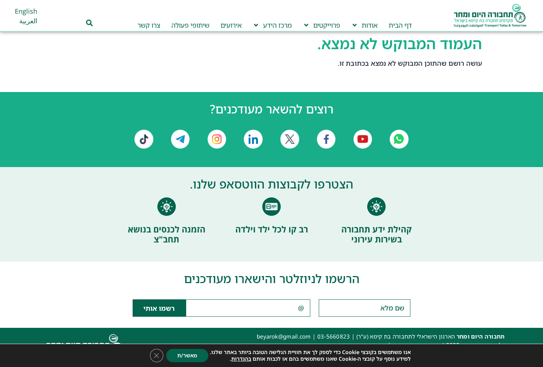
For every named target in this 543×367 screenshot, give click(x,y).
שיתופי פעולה (190, 25)
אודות (370, 25)
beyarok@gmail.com (284, 336)
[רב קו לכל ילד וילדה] (271, 206)
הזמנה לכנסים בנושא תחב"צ (166, 234)
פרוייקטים (326, 25)
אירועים (231, 25)
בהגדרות (241, 359)
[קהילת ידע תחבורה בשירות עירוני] (376, 206)
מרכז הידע (277, 25)
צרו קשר (148, 25)
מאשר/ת (187, 355)
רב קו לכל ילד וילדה (271, 229)
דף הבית (400, 25)
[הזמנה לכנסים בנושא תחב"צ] (166, 206)
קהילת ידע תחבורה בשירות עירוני (376, 234)
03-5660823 (333, 336)
